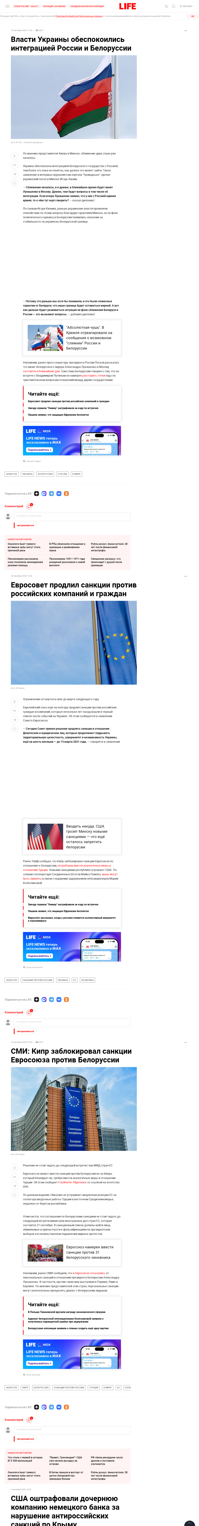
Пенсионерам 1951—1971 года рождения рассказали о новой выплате (67, 562)
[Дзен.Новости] (36, 493)
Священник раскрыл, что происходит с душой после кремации (106, 562)
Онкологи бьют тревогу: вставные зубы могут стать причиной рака (24, 547)
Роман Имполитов (34, 967)
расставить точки (94, 375)
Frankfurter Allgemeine (72, 1182)
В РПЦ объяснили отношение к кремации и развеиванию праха (67, 547)
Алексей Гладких (33, 461)
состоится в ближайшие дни (41, 371)
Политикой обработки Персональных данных (79, 16)
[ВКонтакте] (59, 493)
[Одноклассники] (66, 493)
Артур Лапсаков (33, 1441)
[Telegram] (51, 493)
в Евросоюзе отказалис (88, 1340)
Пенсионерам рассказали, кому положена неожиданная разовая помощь (25, 562)
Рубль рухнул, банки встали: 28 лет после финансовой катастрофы (109, 547)
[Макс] (44, 493)
